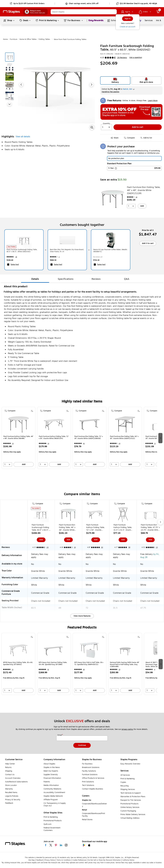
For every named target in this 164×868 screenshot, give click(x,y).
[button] (114, 12)
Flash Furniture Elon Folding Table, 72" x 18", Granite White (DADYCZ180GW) (88, 437)
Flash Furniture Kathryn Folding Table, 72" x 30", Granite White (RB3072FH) (54, 437)
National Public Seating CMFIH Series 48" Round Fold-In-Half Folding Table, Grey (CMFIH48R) (124, 664)
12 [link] (12, 670)
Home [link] (5, 39)
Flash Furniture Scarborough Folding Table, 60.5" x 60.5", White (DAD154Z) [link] (22, 251)
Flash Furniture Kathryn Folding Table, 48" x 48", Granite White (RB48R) (18, 437)
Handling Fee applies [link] (110, 91)
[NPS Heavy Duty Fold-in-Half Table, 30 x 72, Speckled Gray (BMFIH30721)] (89, 650)
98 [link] (129, 547)
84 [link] (84, 443)
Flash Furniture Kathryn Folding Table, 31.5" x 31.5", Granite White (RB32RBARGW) (123, 527)
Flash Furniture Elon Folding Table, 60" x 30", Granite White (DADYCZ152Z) (124, 437)
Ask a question (135, 57)
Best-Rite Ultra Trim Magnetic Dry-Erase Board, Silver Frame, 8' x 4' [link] (67, 251)
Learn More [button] (152, 100)
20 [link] (16, 257)
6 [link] (154, 670)
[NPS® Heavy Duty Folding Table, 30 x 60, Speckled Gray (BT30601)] (18, 650)
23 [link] (157, 547)
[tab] (35, 279)
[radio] (115, 80)
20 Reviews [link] (122, 57)
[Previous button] (21, 85)
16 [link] (136, 197)
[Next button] (9, 104)
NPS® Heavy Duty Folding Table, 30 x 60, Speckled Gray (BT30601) (18, 663)
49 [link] (119, 443)
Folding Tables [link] (44, 39)
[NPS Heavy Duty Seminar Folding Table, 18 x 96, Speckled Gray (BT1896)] (54, 650)
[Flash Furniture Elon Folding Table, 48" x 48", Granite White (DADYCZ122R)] (112, 198)
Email (60, 735)
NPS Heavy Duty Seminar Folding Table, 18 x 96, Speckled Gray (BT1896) (53, 663)
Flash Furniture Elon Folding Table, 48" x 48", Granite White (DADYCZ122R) (143, 190)
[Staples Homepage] (11, 11)
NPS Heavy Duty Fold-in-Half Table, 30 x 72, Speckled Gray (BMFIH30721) (88, 663)
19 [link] (13, 443)
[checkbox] (24, 264)
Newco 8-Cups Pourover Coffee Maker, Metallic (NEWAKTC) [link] (110, 251)
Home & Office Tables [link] (28, 39)
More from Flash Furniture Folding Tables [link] (70, 39)
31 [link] (48, 670)
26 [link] (84, 670)
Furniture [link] (13, 39)
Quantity (106, 123)
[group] (18, 438)
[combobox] (84, 11)
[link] (27, 3)
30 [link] (48, 443)
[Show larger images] (92, 127)
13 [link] (155, 443)
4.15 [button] (102, 57)
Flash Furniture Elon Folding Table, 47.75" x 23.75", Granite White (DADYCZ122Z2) (150, 527)
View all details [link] (23, 136)
